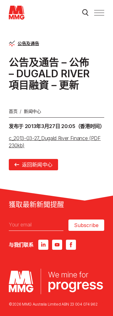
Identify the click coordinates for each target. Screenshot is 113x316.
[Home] (16, 13)
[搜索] (85, 12)
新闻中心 (32, 111)
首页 (13, 111)
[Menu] (99, 12)
